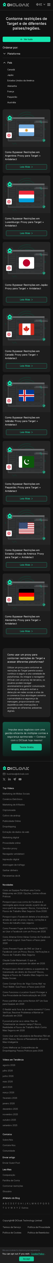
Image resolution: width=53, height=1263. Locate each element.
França (10, 91)
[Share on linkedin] (9, 779)
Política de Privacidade (39, 1227)
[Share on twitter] (4, 779)
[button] (40, 4)
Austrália (11, 102)
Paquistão (12, 97)
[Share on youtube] (20, 779)
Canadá (11, 69)
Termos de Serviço (12, 1227)
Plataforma (13, 53)
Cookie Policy (37, 1254)
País (9, 62)
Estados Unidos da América (20, 80)
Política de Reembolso (38, 1232)
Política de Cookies (12, 1232)
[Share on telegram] (14, 779)
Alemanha (12, 86)
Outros (24, 1208)
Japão (10, 75)
